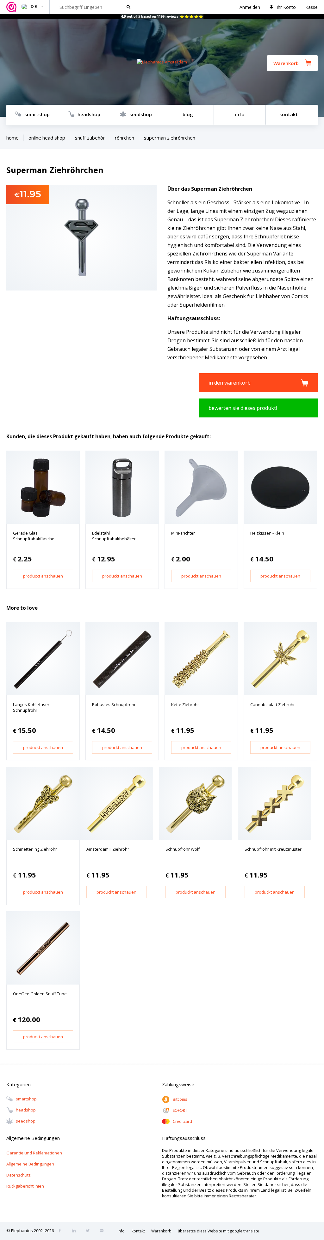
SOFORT (180, 1110)
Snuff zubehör (90, 138)
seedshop (140, 114)
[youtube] (103, 1231)
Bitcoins (180, 1099)
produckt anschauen (43, 576)
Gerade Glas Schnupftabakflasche (33, 536)
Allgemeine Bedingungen (30, 1164)
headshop (89, 114)
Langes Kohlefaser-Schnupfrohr (32, 707)
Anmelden (250, 7)
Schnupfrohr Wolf (182, 849)
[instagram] (75, 1231)
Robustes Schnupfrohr (114, 704)
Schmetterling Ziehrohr (35, 849)
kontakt (288, 114)
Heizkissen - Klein (267, 533)
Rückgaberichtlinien (25, 1186)
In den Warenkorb (230, 382)
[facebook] (61, 1231)
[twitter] (89, 1231)
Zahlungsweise (178, 1084)
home (12, 138)
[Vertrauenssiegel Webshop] (12, 7)
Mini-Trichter (183, 533)
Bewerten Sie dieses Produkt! (243, 407)
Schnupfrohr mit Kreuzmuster (273, 849)
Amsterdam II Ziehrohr (107, 849)
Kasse (311, 7)
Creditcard (182, 1121)
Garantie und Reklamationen (34, 1153)
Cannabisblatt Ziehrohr (272, 704)
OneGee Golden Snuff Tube (40, 994)
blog (188, 114)
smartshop (37, 114)
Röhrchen (124, 138)
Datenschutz (18, 1175)
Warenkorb (286, 63)
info (240, 114)
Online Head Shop (46, 138)
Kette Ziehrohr (185, 704)
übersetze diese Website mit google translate (218, 1231)
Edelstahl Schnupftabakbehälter (114, 536)
